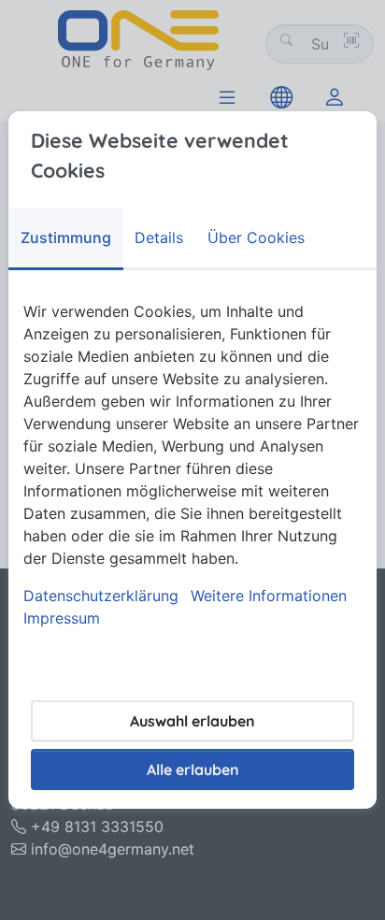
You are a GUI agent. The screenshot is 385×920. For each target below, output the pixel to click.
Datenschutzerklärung (100, 595)
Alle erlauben (193, 769)
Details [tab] (159, 237)
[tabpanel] (192, 464)
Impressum (61, 618)
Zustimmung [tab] (66, 237)
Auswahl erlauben (192, 721)
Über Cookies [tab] (256, 237)
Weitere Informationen (269, 595)
